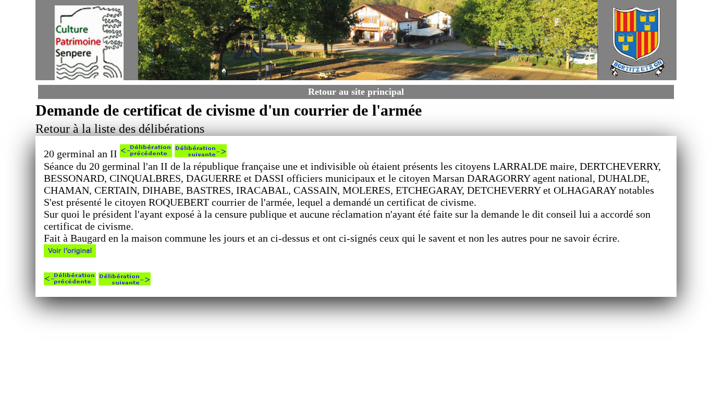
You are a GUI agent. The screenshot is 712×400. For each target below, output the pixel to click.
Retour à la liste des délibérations (119, 128)
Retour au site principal (356, 91)
